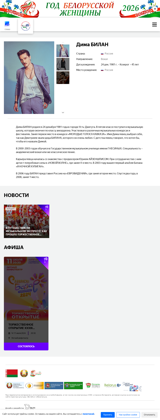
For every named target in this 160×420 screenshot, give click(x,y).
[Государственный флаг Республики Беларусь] (11, 373)
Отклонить (149, 414)
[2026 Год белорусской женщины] (36, 373)
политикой (88, 414)
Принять (107, 414)
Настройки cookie (128, 414)
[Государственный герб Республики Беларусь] (24, 373)
